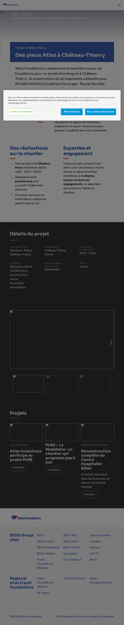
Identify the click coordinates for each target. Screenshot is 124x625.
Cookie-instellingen (21, 112)
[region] (62, 105)
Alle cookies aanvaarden (100, 112)
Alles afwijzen (72, 112)
